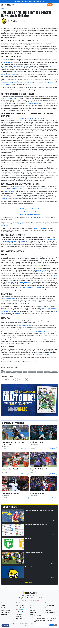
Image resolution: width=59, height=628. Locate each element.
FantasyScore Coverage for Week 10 (29, 214)
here (16, 110)
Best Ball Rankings (20, 612)
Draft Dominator (5, 608)
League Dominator (5, 610)
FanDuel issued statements (19, 66)
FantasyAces (40, 372)
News (31, 608)
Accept (50, 624)
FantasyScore (47, 372)
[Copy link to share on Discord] (26, 379)
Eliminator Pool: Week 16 (10, 469)
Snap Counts (19, 616)
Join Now (50, 4)
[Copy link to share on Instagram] (23, 379)
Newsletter (33, 612)
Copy (5, 379)
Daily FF (3, 372)
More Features (29, 582)
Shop (46, 608)
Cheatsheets (4, 614)
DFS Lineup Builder (20, 605)
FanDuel (24, 372)
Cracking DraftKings (17, 372)
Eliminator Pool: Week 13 (38, 493)
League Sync (4, 605)
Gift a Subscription (50, 612)
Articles (3, 8)
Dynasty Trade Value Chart (21, 608)
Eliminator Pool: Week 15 (38, 469)
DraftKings (7, 66)
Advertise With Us (49, 605)
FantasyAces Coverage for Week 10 (29, 211)
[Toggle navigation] (56, 4)
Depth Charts (19, 614)
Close (55, 624)
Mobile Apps (48, 610)
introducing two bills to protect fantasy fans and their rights (18, 82)
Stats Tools (19, 618)
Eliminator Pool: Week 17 (38, 442)
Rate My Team (29, 538)
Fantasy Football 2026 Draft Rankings (36, 524)
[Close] (56, 615)
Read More (24, 448)
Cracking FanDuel (31, 372)
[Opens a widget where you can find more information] (5, 625)
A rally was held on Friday (34, 103)
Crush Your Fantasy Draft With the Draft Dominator (39, 510)
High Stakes (54, 372)
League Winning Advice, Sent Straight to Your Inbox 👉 (30, 1)
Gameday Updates (30, 567)
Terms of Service (23, 623)
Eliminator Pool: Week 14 (10, 493)
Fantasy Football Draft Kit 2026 (34, 553)
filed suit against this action (41, 68)
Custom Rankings (5, 612)
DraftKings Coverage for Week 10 (29, 209)
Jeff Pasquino (12, 21)
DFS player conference (12, 98)
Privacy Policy (13, 623)
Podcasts (32, 610)
